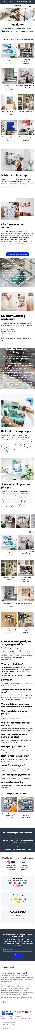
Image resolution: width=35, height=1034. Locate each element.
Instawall (7, 1028)
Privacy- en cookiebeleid (7, 1018)
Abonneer (18, 955)
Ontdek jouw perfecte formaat (17, 254)
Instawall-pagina (14, 700)
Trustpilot (26, 2)
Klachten (17, 1018)
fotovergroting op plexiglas (23, 698)
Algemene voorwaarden (7, 1016)
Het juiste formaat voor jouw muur (17, 40)
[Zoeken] (5, 6)
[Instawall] (17, 6)
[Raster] (30, 532)
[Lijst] (33, 532)
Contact (24, 1018)
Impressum (30, 1018)
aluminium (14, 696)
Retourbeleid (18, 1016)
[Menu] (2, 6)
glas (29, 696)
